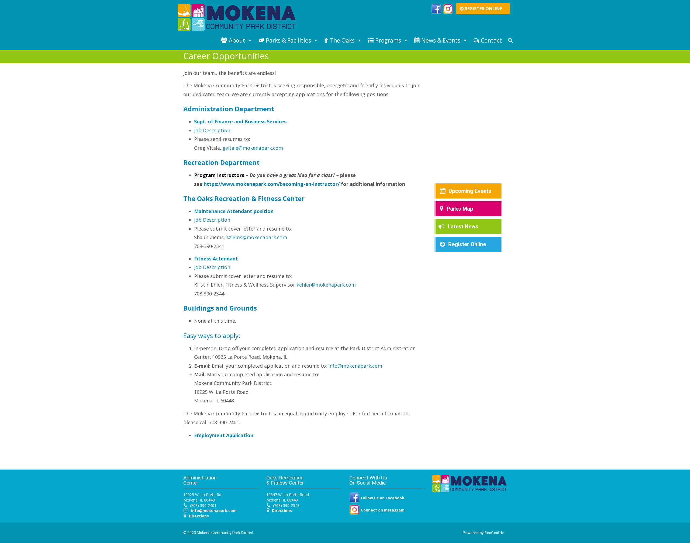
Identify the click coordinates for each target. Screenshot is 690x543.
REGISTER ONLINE (483, 9)
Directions (199, 515)
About (237, 40)
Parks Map (460, 209)
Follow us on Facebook (382, 497)
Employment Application (223, 435)
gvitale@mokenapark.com (253, 148)
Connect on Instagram (382, 510)
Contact (491, 40)
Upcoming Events (469, 191)
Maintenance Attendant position (234, 211)
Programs (388, 40)
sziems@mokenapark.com (256, 237)
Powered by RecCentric (483, 533)
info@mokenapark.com (355, 366)
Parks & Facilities (288, 40)
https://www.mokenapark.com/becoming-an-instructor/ (272, 184)
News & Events (440, 40)
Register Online (467, 244)
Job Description (212, 130)
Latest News (463, 226)
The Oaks (342, 40)
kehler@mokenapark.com (326, 284)
